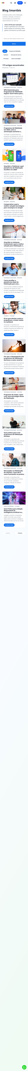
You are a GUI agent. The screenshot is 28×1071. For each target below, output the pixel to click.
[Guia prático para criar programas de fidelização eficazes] (14, 421)
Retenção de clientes (16, 55)
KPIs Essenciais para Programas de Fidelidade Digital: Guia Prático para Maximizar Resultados (13, 91)
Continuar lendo (9, 106)
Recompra (6, 58)
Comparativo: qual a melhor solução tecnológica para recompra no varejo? (14, 206)
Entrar (20, 2)
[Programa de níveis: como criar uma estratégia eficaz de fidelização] (14, 383)
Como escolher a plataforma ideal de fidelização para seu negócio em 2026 (11, 282)
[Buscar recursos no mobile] (11, 2)
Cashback (6, 55)
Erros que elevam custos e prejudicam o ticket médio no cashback (13, 320)
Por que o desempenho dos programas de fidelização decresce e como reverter (14, 358)
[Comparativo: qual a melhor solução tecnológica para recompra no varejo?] (14, 193)
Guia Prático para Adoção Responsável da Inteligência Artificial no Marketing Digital (13, 510)
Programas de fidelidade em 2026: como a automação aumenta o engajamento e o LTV (13, 129)
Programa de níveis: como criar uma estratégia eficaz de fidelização (14, 396)
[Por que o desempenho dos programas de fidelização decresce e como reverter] (14, 345)
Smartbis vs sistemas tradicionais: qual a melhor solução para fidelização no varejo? (14, 244)
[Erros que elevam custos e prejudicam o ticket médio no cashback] (14, 307)
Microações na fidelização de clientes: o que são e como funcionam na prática (14, 472)
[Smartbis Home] (2, 2)
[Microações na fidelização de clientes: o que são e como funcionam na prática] (14, 460)
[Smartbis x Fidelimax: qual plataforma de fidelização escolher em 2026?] (14, 155)
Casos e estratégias (16, 58)
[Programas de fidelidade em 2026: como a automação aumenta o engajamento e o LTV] (14, 117)
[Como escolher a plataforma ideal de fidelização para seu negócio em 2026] (14, 269)
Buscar (14, 43)
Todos (5, 51)
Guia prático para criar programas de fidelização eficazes (13, 434)
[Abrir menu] (25, 2)
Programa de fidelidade (14, 51)
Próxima (20, 533)
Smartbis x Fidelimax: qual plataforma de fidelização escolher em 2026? (14, 168)
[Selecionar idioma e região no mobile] (15, 2)
